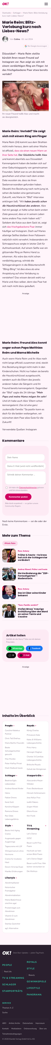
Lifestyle (10, 877)
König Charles (33, 730)
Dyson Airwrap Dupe (14, 866)
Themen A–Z (7, 1007)
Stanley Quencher (12, 923)
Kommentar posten (18, 496)
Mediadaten (16, 1028)
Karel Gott (9, 802)
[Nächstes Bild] (44, 96)
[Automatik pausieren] (39, 85)
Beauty (32, 975)
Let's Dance (32, 833)
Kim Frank (31, 815)
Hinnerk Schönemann (36, 793)
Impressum (40, 1023)
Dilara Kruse (32, 811)
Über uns (43, 1028)
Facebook (36, 648)
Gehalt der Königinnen (36, 769)
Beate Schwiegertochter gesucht (12, 751)
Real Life (7, 971)
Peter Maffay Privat (13, 763)
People (9, 725)
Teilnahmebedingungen (12, 1034)
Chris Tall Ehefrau (12, 738)
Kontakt (5, 1028)
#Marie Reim (10, 543)
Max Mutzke (10, 759)
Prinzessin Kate (33, 735)
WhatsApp (17, 648)
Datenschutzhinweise (28, 487)
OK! (5, 4)
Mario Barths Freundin (14, 743)
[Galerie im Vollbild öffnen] (44, 85)
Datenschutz (28, 1023)
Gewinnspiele (36, 981)
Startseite (6, 13)
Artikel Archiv (14, 1023)
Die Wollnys (32, 871)
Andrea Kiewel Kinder (14, 788)
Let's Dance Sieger (34, 858)
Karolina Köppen (12, 806)
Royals (30, 725)
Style (8, 825)
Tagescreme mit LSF (13, 846)
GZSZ (29, 838)
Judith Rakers (32, 802)
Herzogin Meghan (34, 752)
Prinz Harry (31, 747)
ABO (4, 1023)
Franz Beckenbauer (35, 788)
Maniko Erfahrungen (14, 871)
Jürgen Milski (32, 806)
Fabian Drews (11, 797)
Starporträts (34, 775)
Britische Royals (34, 764)
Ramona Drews (11, 811)
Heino (7, 793)
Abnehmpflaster (12, 882)
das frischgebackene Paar (21, 226)
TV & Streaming (33, 827)
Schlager (17, 13)
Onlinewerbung (30, 1028)
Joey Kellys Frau (33, 797)
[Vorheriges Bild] (7, 96)
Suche (5, 1012)
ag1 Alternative (11, 928)
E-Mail (26, 655)
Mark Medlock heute (14, 768)
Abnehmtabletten (12, 895)
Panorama (34, 994)
